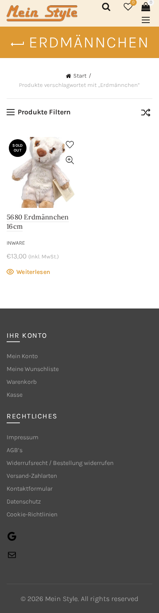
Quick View (69, 160)
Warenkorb (22, 382)
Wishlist (133, 2)
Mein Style (61, 598)
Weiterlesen (33, 272)
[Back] (18, 44)
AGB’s (15, 450)
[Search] (104, 6)
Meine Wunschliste (33, 369)
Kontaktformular (30, 488)
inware (16, 243)
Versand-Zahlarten (32, 476)
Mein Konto (22, 356)
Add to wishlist (69, 144)
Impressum (22, 437)
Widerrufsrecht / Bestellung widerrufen (60, 463)
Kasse (15, 394)
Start (80, 75)
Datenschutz (24, 501)
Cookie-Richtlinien (32, 514)
